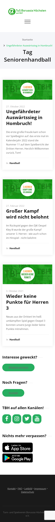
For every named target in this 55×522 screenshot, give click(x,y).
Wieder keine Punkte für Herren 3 (27, 302)
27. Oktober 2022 (15, 106)
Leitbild (28, 488)
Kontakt (13, 393)
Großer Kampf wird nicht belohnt (27, 214)
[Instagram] (16, 418)
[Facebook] (6, 418)
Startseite (27, 39)
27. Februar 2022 (15, 205)
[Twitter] (26, 418)
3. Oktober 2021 (15, 290)
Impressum (40, 488)
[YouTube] (37, 418)
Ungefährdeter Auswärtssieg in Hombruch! (29, 45)
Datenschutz (27, 491)
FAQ (20, 488)
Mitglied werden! (18, 367)
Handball (14, 163)
